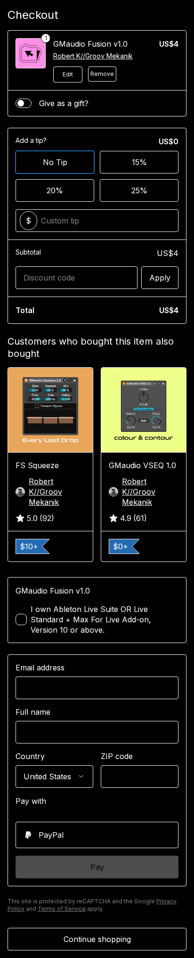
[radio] (97, 835)
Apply (159, 277)
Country (30, 756)
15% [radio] (139, 162)
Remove (102, 73)
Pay (97, 867)
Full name (33, 712)
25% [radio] (139, 190)
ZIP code (117, 756)
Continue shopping (97, 939)
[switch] (24, 103)
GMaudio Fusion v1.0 (90, 44)
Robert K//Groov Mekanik (93, 56)
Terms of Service (62, 908)
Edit (68, 74)
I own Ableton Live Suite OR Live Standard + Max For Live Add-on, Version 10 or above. (91, 619)
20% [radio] (55, 190)
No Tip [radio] (55, 162)
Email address (40, 667)
